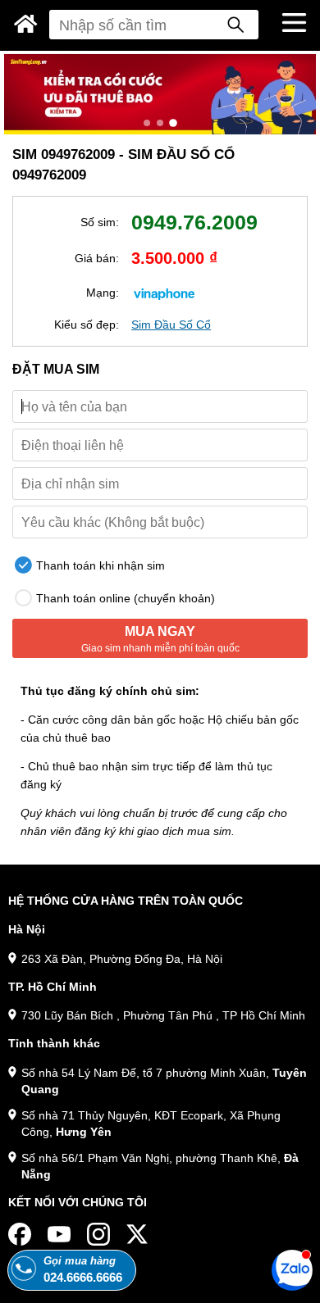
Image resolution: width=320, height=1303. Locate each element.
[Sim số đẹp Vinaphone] (164, 292)
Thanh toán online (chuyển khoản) (124, 598)
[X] (137, 1234)
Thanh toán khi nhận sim (99, 565)
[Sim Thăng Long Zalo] (292, 1269)
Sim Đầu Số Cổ (171, 324)
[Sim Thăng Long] (26, 24)
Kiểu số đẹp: (86, 324)
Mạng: (102, 292)
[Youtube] (59, 1234)
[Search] (235, 24)
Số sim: (99, 222)
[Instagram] (98, 1234)
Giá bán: (97, 258)
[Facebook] (19, 1234)
